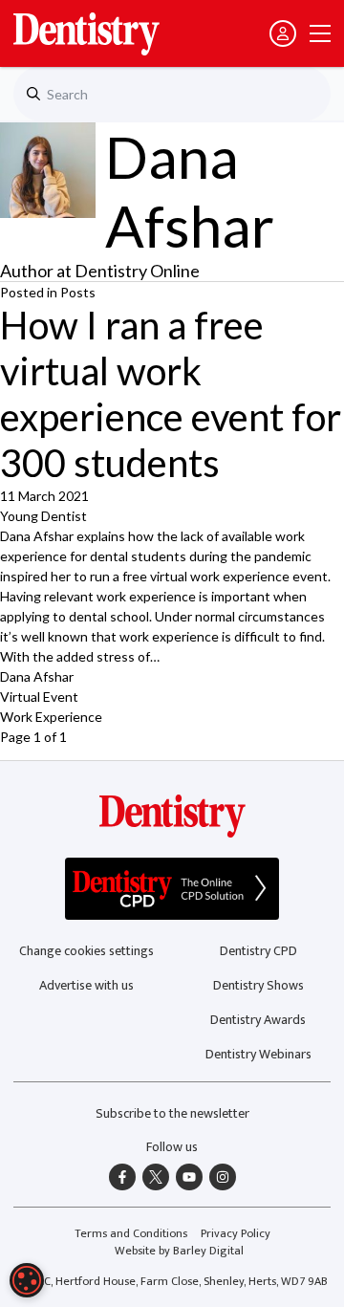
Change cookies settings (86, 951)
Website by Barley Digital (179, 1251)
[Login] (282, 33)
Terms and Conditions (131, 1234)
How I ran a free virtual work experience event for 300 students (170, 394)
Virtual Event (39, 696)
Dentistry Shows (258, 985)
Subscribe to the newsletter (172, 1113)
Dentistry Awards (258, 1020)
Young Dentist (43, 516)
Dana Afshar (37, 676)
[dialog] (27, 1280)
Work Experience (51, 716)
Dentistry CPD (258, 951)
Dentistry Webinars (258, 1054)
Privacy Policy (235, 1234)
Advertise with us (86, 985)
